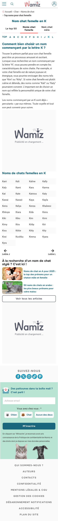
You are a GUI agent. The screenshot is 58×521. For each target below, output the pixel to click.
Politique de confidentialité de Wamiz (34, 437)
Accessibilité (29, 508)
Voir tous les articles (29, 298)
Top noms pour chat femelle (17, 15)
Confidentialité (29, 483)
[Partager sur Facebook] (18, 376)
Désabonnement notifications (29, 502)
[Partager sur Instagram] (29, 376)
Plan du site (29, 514)
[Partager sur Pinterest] (40, 376)
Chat (16, 11)
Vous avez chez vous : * (29, 408)
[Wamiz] (34, 4)
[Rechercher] (12, 4)
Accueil (8, 11)
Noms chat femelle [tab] (29, 29)
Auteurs (29, 471)
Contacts (29, 477)
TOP (4, 36)
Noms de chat (27, 11)
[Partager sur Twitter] (23, 376)
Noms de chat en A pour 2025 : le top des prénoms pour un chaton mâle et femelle (40, 274)
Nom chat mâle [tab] (46, 29)
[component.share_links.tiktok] (34, 376)
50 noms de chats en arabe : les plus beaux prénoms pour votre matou (39, 288)
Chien (14, 414)
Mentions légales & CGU (29, 489)
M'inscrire (29, 426)
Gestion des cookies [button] (29, 496)
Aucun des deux (44, 414)
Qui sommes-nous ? (29, 465)
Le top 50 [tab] (11, 28)
